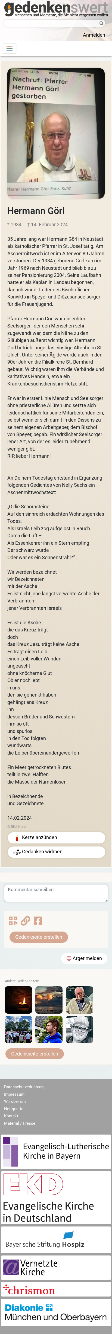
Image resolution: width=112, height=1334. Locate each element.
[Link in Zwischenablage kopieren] (25, 923)
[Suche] (100, 23)
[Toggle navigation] (9, 49)
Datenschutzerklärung (23, 1086)
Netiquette (13, 1108)
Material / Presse (19, 1123)
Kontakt (11, 1115)
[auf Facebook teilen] (38, 923)
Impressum (14, 1094)
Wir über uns (15, 1101)
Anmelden (94, 35)
